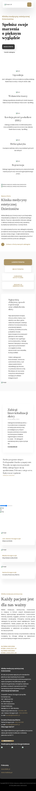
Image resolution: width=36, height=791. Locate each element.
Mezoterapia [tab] (18, 269)
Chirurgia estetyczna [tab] (18, 276)
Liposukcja (18, 75)
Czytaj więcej (12, 446)
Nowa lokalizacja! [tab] (9, 648)
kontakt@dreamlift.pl (13, 715)
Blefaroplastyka (18, 144)
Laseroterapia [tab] (18, 262)
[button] (4, 473)
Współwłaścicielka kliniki (9, 558)
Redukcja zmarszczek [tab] (18, 285)
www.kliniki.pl (5, 769)
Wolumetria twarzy (18, 96)
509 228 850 (23, 713)
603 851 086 (22, 710)
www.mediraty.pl (6, 772)
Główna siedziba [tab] (8, 646)
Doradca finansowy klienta (10, 575)
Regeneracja (18, 165)
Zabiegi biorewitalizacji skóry (18, 413)
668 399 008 (19, 722)
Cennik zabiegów (9, 52)
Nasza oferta (8, 46)
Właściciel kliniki (7, 541)
